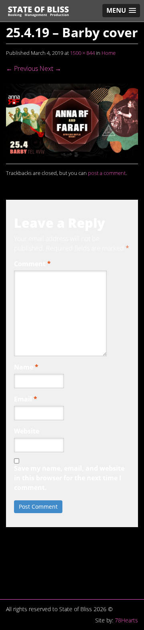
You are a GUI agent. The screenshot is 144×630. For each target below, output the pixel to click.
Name (26, 367)
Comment (32, 263)
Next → (50, 68)
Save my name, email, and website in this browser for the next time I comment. (69, 478)
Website (26, 431)
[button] (121, 10)
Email (25, 399)
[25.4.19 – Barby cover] (72, 120)
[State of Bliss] (38, 11)
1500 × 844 (82, 52)
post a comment (107, 173)
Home (109, 52)
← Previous (22, 68)
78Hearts (126, 620)
